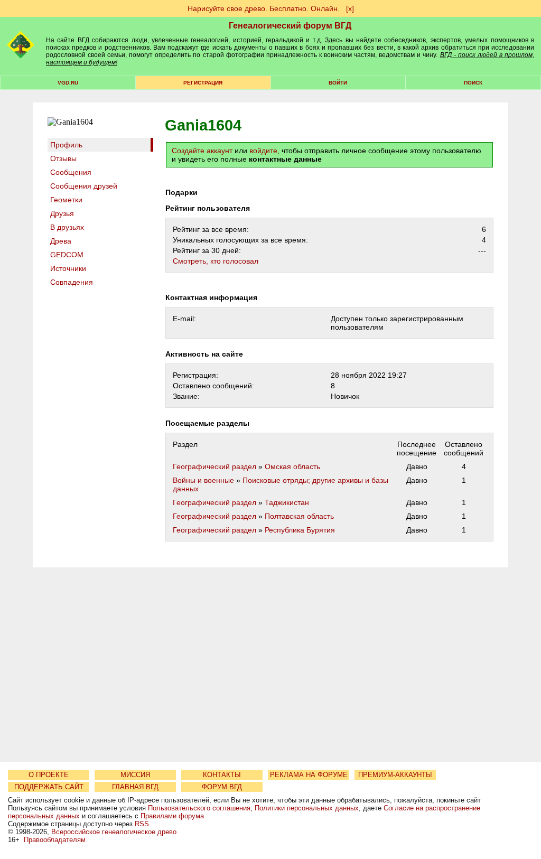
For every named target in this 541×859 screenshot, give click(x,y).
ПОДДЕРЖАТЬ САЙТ (48, 787)
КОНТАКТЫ (222, 775)
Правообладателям (55, 840)
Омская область (292, 466)
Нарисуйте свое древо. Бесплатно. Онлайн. (264, 8)
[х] (350, 8)
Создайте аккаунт (202, 150)
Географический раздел (214, 466)
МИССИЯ (135, 775)
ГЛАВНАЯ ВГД (135, 787)
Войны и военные (203, 480)
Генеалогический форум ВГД (290, 25)
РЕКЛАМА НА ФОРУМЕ (309, 775)
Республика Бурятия (300, 530)
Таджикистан (287, 502)
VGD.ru (68, 83)
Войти (338, 83)
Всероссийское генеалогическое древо (113, 832)
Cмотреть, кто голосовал (215, 261)
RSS (142, 824)
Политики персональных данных (307, 808)
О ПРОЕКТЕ (49, 775)
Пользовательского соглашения (199, 808)
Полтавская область (299, 516)
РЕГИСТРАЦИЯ (202, 83)
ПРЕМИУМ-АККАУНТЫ (395, 775)
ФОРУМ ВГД (222, 787)
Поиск (473, 83)
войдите (263, 150)
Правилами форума (172, 816)
